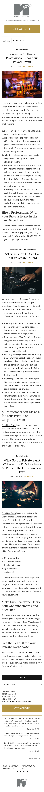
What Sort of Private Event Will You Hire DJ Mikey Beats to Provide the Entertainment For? (22, 466)
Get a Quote (22, 29)
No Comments (28, 66)
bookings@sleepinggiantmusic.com (19, 701)
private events (8, 547)
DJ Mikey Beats (9, 225)
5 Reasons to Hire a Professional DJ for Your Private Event (22, 58)
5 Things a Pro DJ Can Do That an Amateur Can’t (22, 256)
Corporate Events (15, 249)
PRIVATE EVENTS (28, 766)
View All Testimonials (35, 758)
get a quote (16, 239)
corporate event (18, 302)
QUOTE (23, 769)
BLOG (15, 769)
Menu (7, 41)
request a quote (32, 652)
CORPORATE (14, 766)
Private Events (22, 50)
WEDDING (7, 769)
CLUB (5, 766)
